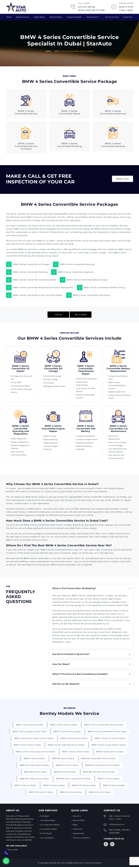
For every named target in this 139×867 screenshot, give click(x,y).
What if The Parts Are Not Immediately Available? (80, 674)
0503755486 (114, 833)
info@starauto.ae (116, 824)
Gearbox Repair (56, 17)
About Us (77, 816)
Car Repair (44, 816)
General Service (22, 17)
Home (9, 17)
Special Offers (79, 820)
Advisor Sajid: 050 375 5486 (91, 10)
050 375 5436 (114, 830)
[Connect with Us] (106, 844)
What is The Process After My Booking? (74, 588)
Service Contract (112, 17)
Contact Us (127, 17)
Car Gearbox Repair (48, 829)
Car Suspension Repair (50, 824)
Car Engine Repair (48, 820)
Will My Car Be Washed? (65, 684)
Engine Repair (39, 17)
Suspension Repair (74, 17)
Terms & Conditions (81, 838)
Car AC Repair (46, 833)
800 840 (88, 564)
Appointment (78, 833)
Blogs (75, 824)
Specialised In (92, 17)
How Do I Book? (61, 664)
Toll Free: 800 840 (86, 7)
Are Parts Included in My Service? (70, 654)
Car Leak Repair (47, 838)
